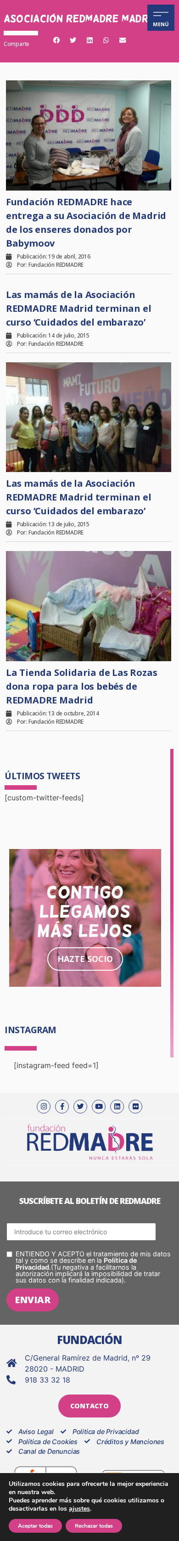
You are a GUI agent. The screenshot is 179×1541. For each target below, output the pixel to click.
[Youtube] (99, 1107)
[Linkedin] (117, 1107)
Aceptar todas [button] (35, 1526)
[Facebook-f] (62, 1107)
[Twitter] (80, 1107)
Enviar (32, 1300)
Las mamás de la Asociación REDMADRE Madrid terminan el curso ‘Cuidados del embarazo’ (78, 308)
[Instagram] (43, 1107)
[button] (56, 41)
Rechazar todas (94, 1526)
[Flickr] (135, 1107)
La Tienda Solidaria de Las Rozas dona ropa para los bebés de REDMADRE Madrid (81, 686)
